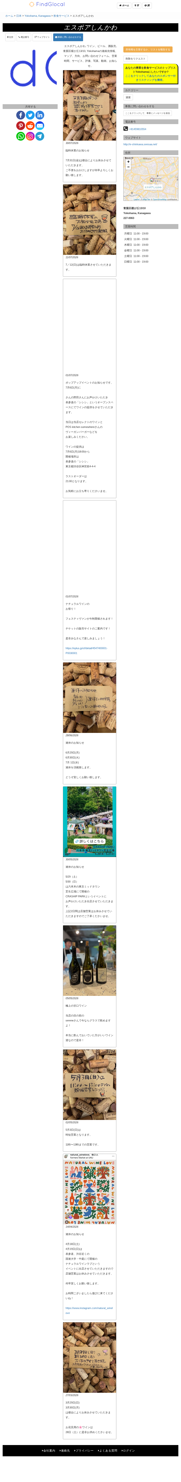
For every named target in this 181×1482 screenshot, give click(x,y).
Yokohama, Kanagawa (38, 15)
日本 (19, 15)
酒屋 (128, 97)
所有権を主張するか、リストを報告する (148, 49)
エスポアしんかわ (153, 187)
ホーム (125, 5)
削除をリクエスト (135, 58)
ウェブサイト (43, 37)
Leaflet (136, 199)
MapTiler (146, 199)
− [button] (128, 167)
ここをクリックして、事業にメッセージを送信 (147, 113)
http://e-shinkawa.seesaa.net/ (140, 144)
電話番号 (24, 37)
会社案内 (49, 1450)
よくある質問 (108, 1450)
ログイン (129, 1450)
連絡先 (65, 1450)
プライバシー (85, 1450)
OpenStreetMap (160, 199)
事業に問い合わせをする (69, 37)
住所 (10, 37)
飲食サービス (61, 15)
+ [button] (128, 161)
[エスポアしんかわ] (152, 180)
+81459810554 (137, 129)
